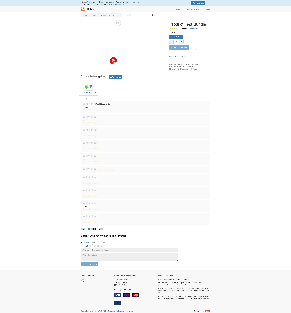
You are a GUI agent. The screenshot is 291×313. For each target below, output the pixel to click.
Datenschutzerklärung (116, 4)
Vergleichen (116, 77)
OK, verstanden (198, 3)
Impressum (129, 311)
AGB (104, 311)
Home (83, 279)
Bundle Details (176, 37)
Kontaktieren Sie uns (121, 279)
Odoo (207, 311)
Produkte (85, 15)
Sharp (94, 15)
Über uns (84, 281)
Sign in (88, 242)
